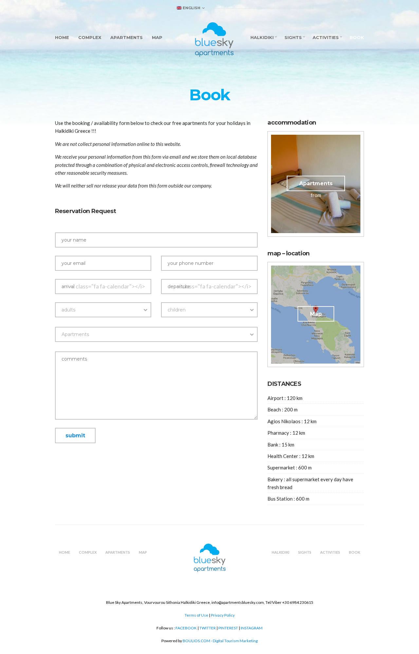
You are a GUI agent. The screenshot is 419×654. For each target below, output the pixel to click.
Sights (293, 37)
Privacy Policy (223, 615)
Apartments (126, 37)
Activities (326, 37)
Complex (89, 37)
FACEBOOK (186, 627)
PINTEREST (228, 627)
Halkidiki (262, 37)
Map (157, 37)
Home (62, 37)
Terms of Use (196, 615)
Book (357, 37)
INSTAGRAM (252, 627)
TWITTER (207, 627)
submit (75, 435)
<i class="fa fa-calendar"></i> (107, 286)
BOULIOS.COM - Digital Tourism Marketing (220, 640)
